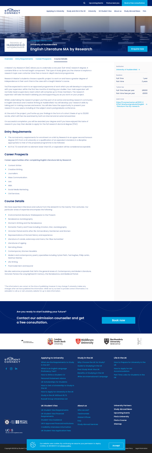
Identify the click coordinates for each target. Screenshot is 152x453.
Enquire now (137, 48)
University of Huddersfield (126, 70)
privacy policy (65, 446)
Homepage (35, 41)
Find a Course (46, 41)
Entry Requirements (24, 59)
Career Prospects (43, 59)
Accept (116, 445)
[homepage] (12, 11)
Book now (118, 320)
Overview (9, 59)
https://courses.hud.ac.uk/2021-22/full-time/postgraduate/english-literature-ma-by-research (130, 104)
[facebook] (6, 368)
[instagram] (11, 368)
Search (84, 3)
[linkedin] (16, 368)
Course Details (60, 59)
